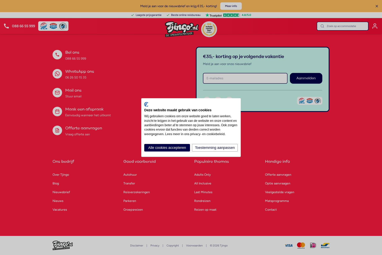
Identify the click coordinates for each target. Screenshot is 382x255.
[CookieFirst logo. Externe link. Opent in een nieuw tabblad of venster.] (146, 104)
